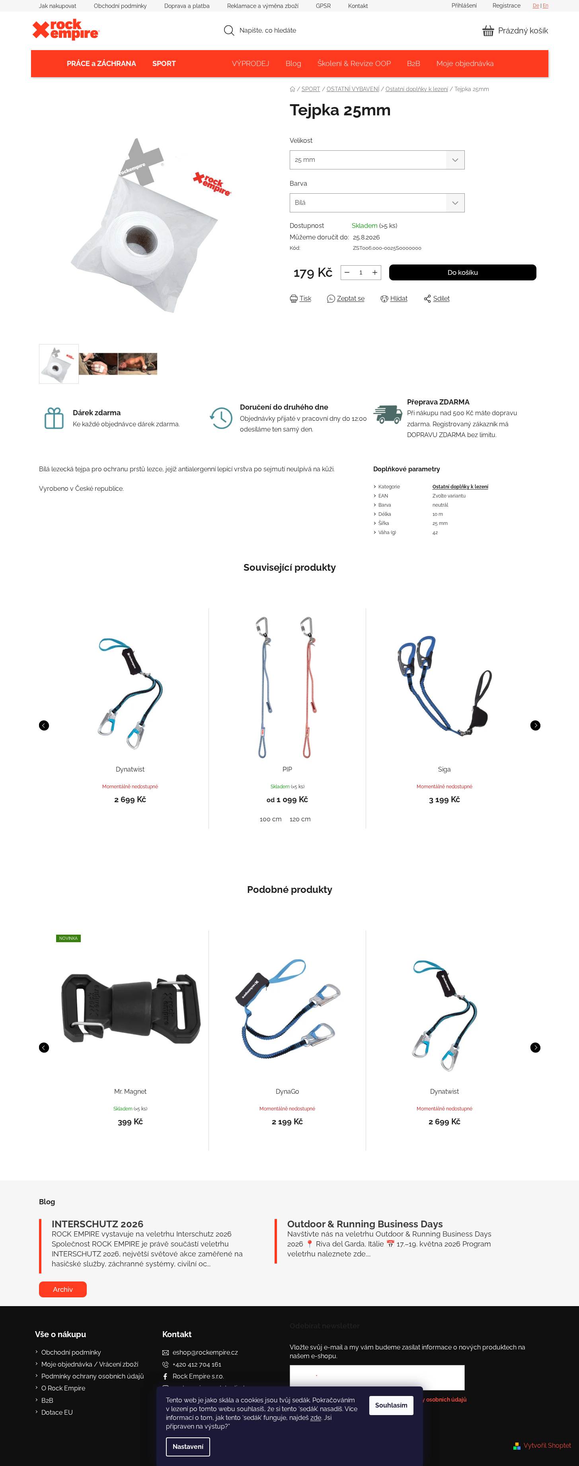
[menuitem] (101, 63)
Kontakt (358, 6)
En (545, 5)
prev (44, 725)
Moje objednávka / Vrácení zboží (89, 1364)
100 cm (271, 819)
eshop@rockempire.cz (205, 1352)
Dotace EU (57, 1412)
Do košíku (463, 272)
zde (315, 1417)
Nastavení (188, 1446)
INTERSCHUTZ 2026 (98, 1224)
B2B (47, 1400)
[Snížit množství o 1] (347, 273)
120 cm (300, 819)
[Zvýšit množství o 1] (375, 273)
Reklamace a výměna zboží (262, 6)
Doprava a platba (187, 6)
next (535, 725)
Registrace (507, 5)
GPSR (323, 6)
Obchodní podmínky (120, 6)
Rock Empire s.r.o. (198, 1376)
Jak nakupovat (57, 6)
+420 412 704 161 (197, 1364)
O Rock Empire (63, 1388)
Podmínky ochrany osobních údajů (92, 1376)
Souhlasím (391, 1405)
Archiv (63, 1289)
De (536, 5)
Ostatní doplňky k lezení (460, 487)
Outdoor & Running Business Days (365, 1224)
